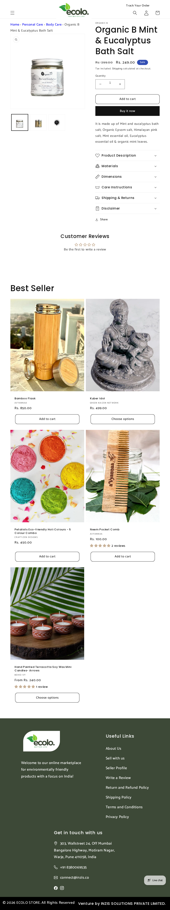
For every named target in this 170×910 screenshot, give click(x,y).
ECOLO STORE (28, 903)
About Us (113, 749)
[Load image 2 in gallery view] (38, 122)
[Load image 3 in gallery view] (57, 122)
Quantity (100, 76)
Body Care (54, 24)
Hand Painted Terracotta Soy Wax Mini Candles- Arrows (43, 668)
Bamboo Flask (25, 398)
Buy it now (127, 111)
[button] (12, 12)
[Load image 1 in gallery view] (19, 122)
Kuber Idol (97, 398)
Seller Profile (116, 768)
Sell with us (115, 758)
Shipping (117, 69)
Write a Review (118, 778)
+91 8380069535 (73, 867)
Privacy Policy (117, 817)
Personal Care (32, 24)
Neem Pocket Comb (105, 529)
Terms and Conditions (124, 807)
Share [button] (104, 219)
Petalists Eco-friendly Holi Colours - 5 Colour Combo (43, 531)
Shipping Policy (119, 797)
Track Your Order (138, 6)
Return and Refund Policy (127, 788)
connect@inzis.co (74, 878)
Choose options (123, 419)
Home (14, 24)
